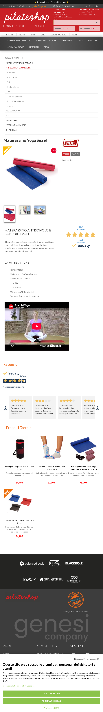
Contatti (6, 653)
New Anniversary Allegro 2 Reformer (51, 2)
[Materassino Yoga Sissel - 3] (39, 210)
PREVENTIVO (61, 28)
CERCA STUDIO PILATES (58, 34)
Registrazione (94, 6)
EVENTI (74, 34)
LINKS (33, 34)
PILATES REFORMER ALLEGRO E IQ (18, 40)
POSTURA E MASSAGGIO (15, 47)
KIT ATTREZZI (34, 47)
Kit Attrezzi (11, 106)
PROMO (46, 47)
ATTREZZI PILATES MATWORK (46, 40)
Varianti (75, 154)
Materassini (11, 73)
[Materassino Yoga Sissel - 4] (9, 218)
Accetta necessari (51, 701)
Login (85, 6)
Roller (9, 92)
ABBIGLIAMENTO (67, 40)
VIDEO (43, 34)
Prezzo (66, 154)
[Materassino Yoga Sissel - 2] (24, 210)
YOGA (80, 40)
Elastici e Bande (13, 87)
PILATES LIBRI (93, 40)
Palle (8, 82)
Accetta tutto (51, 693)
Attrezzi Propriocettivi (15, 96)
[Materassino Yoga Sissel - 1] (9, 210)
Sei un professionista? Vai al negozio (17, 6)
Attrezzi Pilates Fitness (15, 101)
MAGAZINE (9, 34)
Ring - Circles (12, 77)
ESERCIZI (22, 34)
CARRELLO (88, 28)
